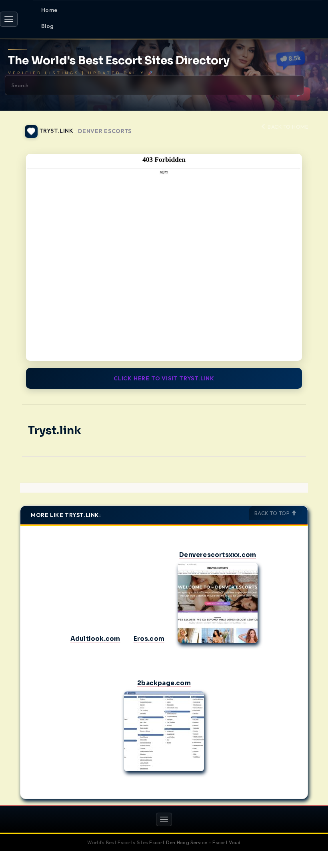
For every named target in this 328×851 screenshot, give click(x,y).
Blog (47, 26)
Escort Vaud (226, 842)
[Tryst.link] (164, 257)
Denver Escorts (105, 131)
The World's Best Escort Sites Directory (119, 61)
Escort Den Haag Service (178, 842)
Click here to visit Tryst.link (164, 378)
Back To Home (287, 126)
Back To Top (272, 513)
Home (49, 10)
